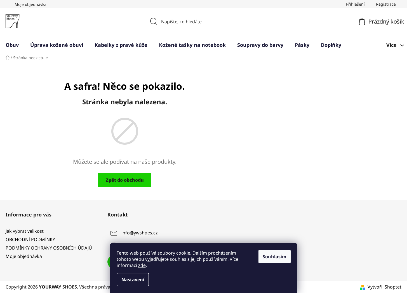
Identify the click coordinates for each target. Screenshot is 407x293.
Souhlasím (274, 256)
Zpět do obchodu (125, 180)
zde (142, 265)
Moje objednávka (30, 4)
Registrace (386, 4)
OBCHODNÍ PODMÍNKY (30, 239)
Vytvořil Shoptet (384, 287)
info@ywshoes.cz (139, 233)
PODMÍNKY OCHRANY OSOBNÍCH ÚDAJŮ (49, 248)
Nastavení (132, 279)
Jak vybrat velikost (25, 231)
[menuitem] (12, 44)
